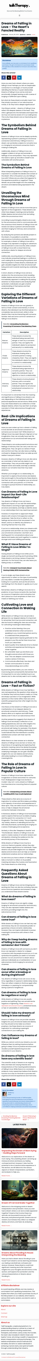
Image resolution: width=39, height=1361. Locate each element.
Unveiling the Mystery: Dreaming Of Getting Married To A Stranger (10, 1118)
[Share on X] (9, 77)
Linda (33, 34)
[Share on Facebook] (3, 77)
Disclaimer (22, 1357)
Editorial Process (13, 1357)
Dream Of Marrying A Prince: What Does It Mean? (29, 1118)
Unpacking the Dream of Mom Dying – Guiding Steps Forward (19, 1152)
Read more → (7, 1176)
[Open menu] (19, 15)
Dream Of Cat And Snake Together (18, 1203)
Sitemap (4, 1317)
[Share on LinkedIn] (19, 77)
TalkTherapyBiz (10, 1354)
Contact (4, 1313)
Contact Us (4, 1357)
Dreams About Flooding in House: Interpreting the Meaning (17, 1254)
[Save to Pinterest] (14, 77)
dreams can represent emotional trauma (17, 1005)
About (3, 1309)
